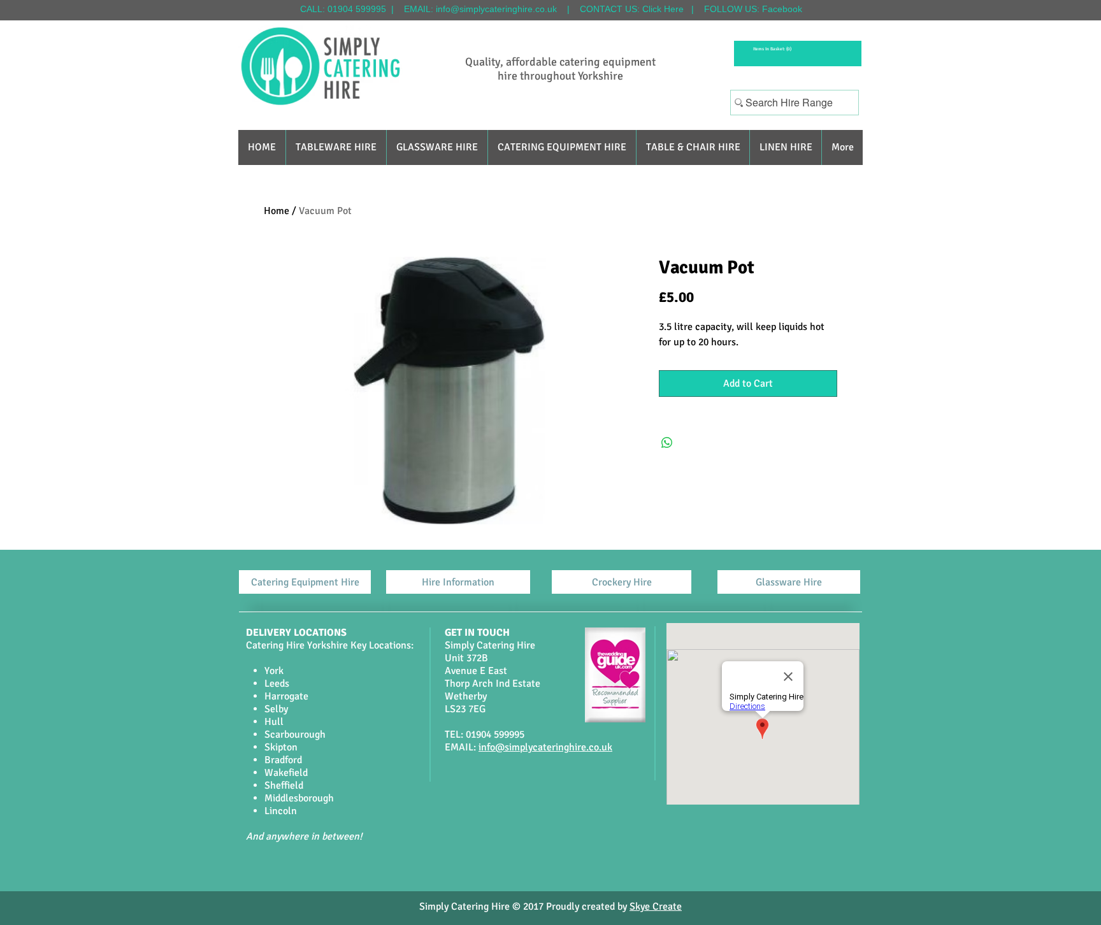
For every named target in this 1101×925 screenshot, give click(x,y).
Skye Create (656, 906)
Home (276, 210)
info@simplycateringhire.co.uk (496, 9)
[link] (771, 49)
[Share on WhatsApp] (667, 442)
